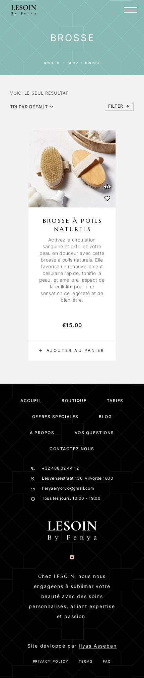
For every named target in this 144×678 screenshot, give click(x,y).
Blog (105, 416)
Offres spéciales (55, 416)
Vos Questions (94, 432)
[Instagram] (72, 557)
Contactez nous (72, 448)
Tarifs (115, 400)
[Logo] (23, 10)
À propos (42, 432)
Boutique (74, 400)
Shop (73, 63)
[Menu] (130, 10)
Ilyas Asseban (98, 646)
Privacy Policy (51, 661)
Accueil (52, 63)
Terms (86, 661)
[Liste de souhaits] (107, 198)
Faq (107, 661)
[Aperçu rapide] (107, 186)
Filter (116, 106)
